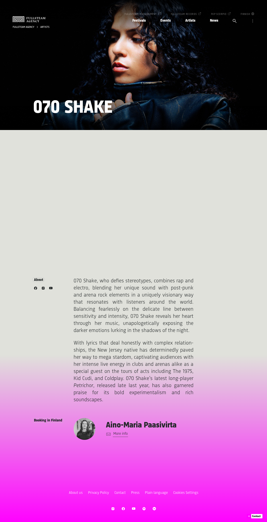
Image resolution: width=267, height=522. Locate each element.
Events (165, 21)
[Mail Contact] (108, 434)
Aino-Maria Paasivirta (141, 425)
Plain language (156, 493)
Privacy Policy (98, 493)
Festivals (139, 21)
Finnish (245, 14)
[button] (254, 516)
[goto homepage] (29, 19)
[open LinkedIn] (154, 508)
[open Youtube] (133, 508)
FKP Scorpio (218, 14)
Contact (120, 493)
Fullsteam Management (141, 14)
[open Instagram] (112, 508)
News (214, 21)
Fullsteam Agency (24, 27)
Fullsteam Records (184, 14)
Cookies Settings (185, 493)
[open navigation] (253, 21)
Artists (190, 21)
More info (120, 434)
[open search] (235, 21)
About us (76, 493)
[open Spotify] (143, 508)
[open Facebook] (123, 508)
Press (135, 493)
